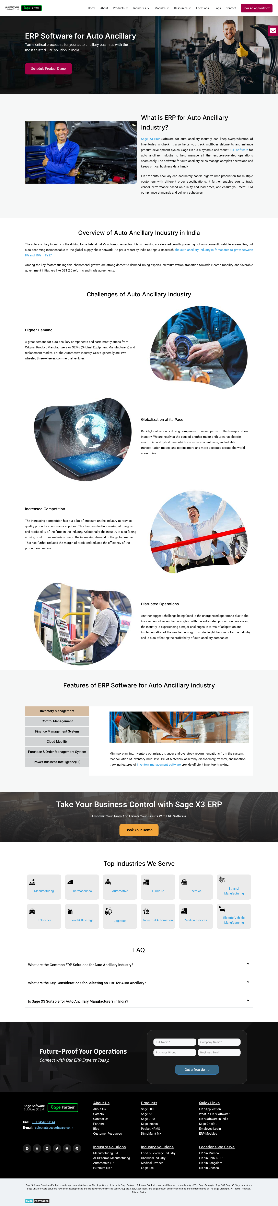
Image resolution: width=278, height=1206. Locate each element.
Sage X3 (146, 1114)
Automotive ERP (104, 1163)
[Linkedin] (47, 1148)
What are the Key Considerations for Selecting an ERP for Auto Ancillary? (87, 983)
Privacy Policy (139, 1192)
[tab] (57, 711)
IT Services (43, 920)
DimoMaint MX (151, 1133)
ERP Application (210, 1109)
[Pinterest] (77, 1148)
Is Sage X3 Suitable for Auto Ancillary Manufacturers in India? (78, 1001)
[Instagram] (37, 1148)
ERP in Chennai (209, 1168)
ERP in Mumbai (209, 1153)
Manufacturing (44, 891)
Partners (99, 1124)
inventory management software (159, 764)
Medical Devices (196, 920)
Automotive (120, 891)
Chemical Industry (153, 1158)
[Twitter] (57, 1148)
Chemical (195, 891)
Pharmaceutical (82, 891)
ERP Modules (208, 1133)
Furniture (158, 891)
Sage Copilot (208, 1124)
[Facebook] (27, 1148)
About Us (99, 1109)
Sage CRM (148, 1119)
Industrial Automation (158, 920)
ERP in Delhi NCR (210, 1158)
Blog (96, 1129)
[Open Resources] (189, 8)
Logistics (120, 921)
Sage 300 (147, 1109)
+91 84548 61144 (43, 1122)
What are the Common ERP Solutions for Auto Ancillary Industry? (80, 965)
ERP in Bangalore (210, 1163)
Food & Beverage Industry (158, 1153)
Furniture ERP (102, 1168)
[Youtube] (67, 1148)
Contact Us (100, 1119)
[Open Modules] (167, 8)
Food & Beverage (82, 920)
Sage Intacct (149, 1124)
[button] (139, 965)
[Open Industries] (148, 8)
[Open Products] (127, 8)
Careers (98, 1114)
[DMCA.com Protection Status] (37, 1201)
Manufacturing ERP (106, 1153)
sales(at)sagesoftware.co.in (54, 1128)
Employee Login (210, 1129)
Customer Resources (107, 1133)
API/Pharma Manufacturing (111, 1158)
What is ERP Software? (214, 1114)
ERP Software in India (213, 1119)
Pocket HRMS (150, 1129)
